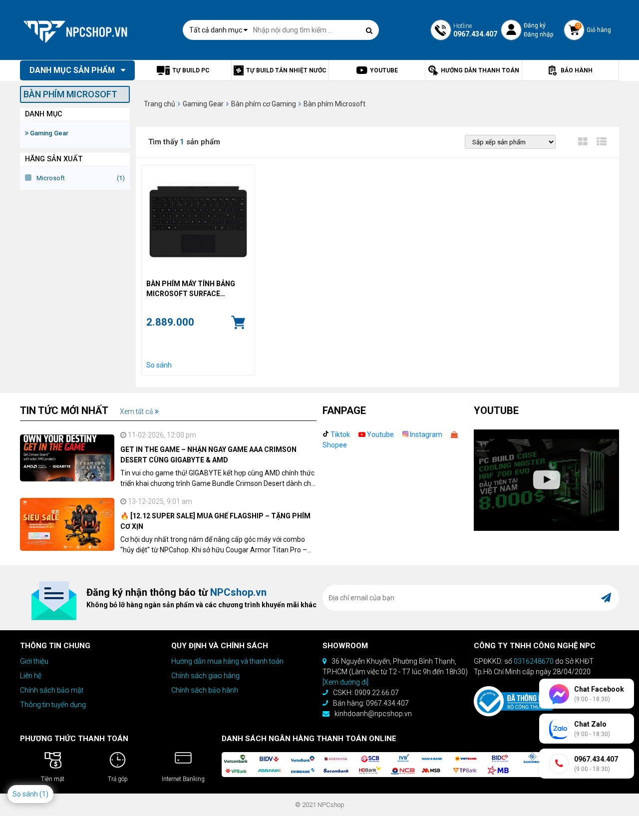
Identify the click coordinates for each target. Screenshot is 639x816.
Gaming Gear (48, 133)
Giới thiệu (34, 661)
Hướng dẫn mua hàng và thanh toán (227, 661)
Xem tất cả (137, 411)
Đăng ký (535, 25)
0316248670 (534, 661)
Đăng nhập (538, 34)
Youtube (379, 434)
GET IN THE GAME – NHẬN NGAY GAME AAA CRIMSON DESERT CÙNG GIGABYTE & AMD (208, 454)
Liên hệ (30, 676)
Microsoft (50, 178)
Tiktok (339, 434)
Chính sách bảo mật (51, 690)
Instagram (425, 434)
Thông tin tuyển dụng (53, 705)
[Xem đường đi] (345, 682)
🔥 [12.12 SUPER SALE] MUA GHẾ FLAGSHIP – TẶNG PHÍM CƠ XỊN (215, 521)
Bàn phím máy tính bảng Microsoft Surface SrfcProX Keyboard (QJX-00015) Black (193, 289)
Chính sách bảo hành (204, 690)
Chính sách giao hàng (205, 676)
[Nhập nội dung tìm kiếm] (369, 30)
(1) (43, 794)
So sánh (159, 365)
